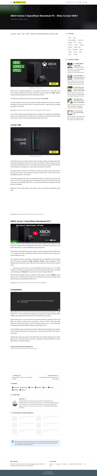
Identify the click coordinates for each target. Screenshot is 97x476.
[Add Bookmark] (25, 19)
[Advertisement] (35, 48)
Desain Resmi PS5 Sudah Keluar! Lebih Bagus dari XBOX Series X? (33, 110)
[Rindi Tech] (19, 2)
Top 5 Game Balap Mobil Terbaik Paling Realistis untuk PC (50, 417)
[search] (80, 2)
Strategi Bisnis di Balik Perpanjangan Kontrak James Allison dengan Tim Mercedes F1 (26, 425)
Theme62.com (51, 473)
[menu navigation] (11, 2)
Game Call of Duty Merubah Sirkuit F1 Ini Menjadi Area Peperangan (24, 431)
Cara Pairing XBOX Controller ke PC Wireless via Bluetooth (31, 282)
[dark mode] (83, 2)
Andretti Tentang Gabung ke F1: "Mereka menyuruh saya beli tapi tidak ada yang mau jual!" (26, 418)
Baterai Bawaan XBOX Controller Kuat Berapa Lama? (29, 214)
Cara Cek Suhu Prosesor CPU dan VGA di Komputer (24, 348)
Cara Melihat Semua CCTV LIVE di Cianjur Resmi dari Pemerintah (79, 101)
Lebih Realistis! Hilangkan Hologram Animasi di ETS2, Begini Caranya (50, 431)
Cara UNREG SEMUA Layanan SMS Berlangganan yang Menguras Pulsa (78, 65)
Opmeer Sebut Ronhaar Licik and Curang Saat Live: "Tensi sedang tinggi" (50, 425)
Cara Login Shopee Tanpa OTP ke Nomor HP (79, 112)
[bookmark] (85, 2)
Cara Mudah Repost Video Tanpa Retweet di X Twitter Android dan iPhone (79, 77)
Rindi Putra (14, 19)
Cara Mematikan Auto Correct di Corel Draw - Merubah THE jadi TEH (79, 89)
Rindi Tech (50, 472)
